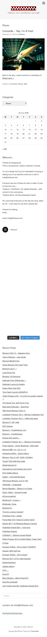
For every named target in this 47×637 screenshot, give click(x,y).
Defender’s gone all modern (13, 384)
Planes (20, 84)
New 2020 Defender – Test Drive (15, 406)
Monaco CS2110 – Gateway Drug (16, 353)
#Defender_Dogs (9, 504)
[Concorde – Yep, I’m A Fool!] (23, 72)
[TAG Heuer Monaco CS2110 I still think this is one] (23, 322)
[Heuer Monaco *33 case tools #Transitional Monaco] (23, 247)
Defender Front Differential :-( (14, 380)
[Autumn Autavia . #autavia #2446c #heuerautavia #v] (23, 297)
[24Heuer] (23, 8)
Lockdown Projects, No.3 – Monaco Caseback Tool (23, 414)
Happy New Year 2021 (11, 388)
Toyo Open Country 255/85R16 (15, 392)
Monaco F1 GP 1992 (10, 422)
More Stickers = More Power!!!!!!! (15, 578)
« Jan (4, 148)
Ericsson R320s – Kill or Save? (15, 554)
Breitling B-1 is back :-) (11, 500)
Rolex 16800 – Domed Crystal (14, 492)
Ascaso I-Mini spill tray (11, 551)
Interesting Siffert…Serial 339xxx (15, 453)
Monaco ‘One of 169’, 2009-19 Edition (17, 457)
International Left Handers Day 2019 (17, 469)
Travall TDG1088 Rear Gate (13, 461)
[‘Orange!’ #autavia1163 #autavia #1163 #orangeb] (23, 272)
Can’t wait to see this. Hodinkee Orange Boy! (20, 586)
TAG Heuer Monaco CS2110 (13, 410)
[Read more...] (8, 78)
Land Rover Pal (8, 372)
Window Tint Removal (11, 376)
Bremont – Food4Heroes (12, 434)
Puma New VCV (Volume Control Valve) (18, 519)
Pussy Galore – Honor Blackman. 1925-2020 (20, 445)
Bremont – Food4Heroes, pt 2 (14, 430)
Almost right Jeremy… (11, 438)
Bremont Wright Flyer (11, 361)
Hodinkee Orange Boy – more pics (16, 527)
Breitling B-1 (7, 508)
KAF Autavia (7, 426)
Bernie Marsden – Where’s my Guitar (17, 488)
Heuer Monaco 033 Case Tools (15, 365)
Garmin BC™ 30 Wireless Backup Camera (19, 523)
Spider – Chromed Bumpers (13, 477)
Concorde (13, 84)
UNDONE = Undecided (11, 484)
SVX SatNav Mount (10, 473)
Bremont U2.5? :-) (9, 368)
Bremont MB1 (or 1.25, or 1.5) (14, 449)
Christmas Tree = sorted (12, 515)
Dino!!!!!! (5, 574)
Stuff (25, 84)
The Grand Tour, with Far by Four (15, 403)
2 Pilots (5, 543)
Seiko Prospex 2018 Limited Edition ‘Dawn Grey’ (22, 539)
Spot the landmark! (10, 582)
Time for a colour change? (13, 512)
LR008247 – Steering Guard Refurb (16, 535)
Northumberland (9, 562)
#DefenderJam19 (9, 465)
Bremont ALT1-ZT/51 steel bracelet (16, 558)
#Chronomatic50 (9, 496)
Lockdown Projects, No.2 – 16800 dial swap (20, 418)
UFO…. (5, 570)
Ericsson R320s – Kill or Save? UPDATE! (19, 547)
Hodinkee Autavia (9, 531)
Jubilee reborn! (8, 566)
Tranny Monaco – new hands (14, 357)
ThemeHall (34, 631)
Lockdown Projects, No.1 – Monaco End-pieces (21, 441)
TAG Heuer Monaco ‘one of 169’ (15, 480)
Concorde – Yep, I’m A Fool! (17, 31)
